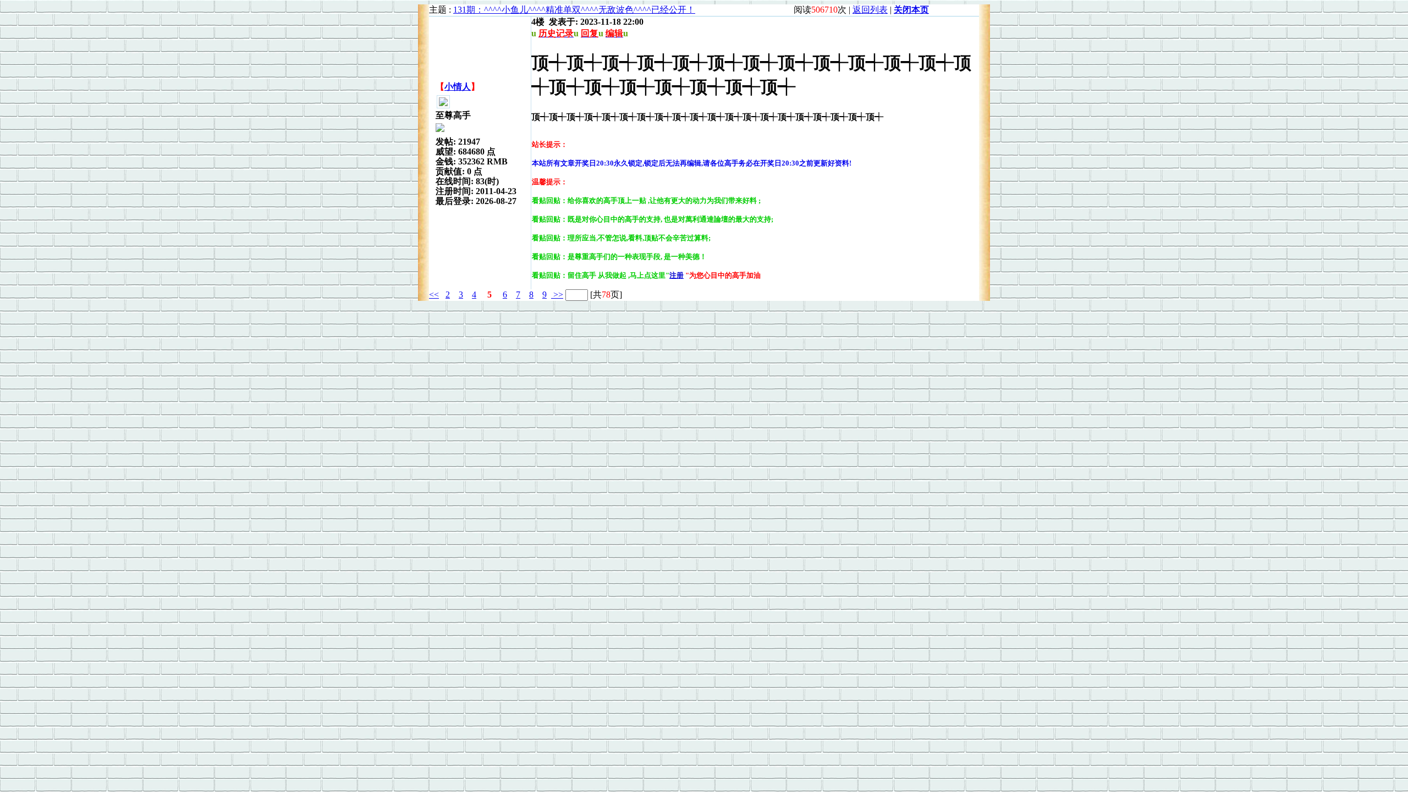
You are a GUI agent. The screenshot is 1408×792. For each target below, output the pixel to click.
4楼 (537, 21)
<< (434, 294)
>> (557, 294)
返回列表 (870, 9)
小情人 (457, 86)
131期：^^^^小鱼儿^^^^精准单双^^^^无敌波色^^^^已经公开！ (574, 9)
